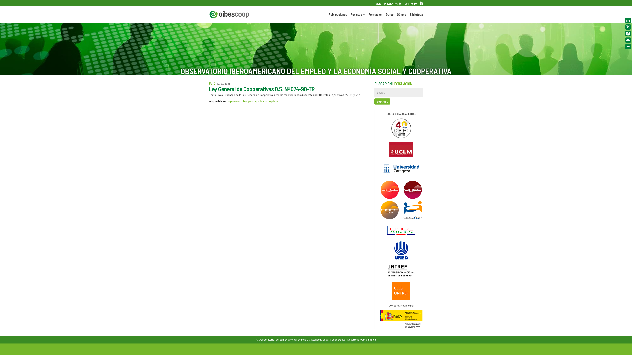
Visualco (371, 339)
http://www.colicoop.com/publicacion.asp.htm (252, 101)
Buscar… (382, 101)
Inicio (378, 3)
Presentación (393, 3)
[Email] (628, 40)
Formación (375, 14)
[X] (628, 27)
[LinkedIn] (628, 20)
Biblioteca (416, 14)
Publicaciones (338, 14)
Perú (212, 83)
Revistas (356, 14)
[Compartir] (628, 46)
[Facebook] (628, 33)
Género (402, 14)
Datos (390, 14)
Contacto (411, 3)
